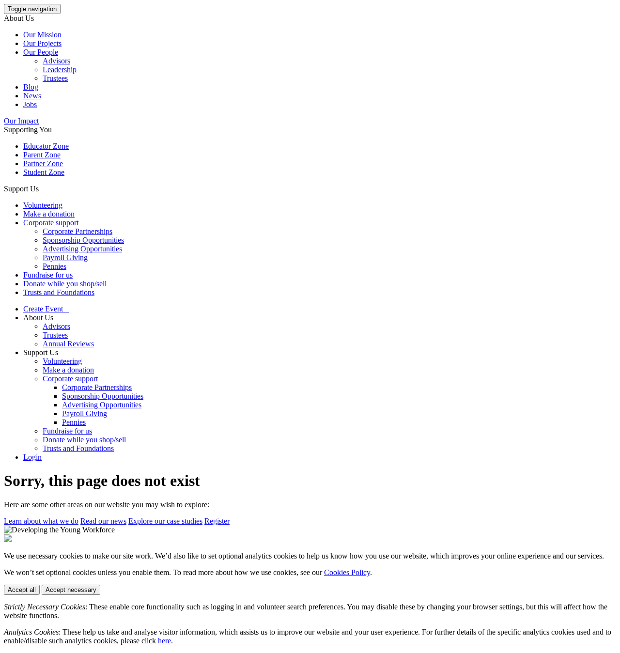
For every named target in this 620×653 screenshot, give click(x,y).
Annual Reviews (68, 344)
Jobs (30, 104)
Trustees (55, 78)
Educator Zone (46, 146)
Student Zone (43, 172)
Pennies (54, 266)
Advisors (56, 61)
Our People (40, 52)
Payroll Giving (65, 257)
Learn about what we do (41, 521)
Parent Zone (42, 155)
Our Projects (42, 43)
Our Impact (21, 121)
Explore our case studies (165, 521)
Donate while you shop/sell (65, 284)
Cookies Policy (347, 572)
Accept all (22, 589)
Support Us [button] (21, 189)
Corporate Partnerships (77, 231)
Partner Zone (43, 163)
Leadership (60, 69)
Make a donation (49, 214)
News (32, 96)
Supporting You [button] (28, 129)
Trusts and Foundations (58, 292)
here (164, 641)
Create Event (46, 309)
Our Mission (42, 35)
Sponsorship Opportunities (83, 240)
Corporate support (50, 222)
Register (217, 521)
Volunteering (42, 205)
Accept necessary (71, 589)
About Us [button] (19, 18)
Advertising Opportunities (82, 249)
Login (32, 457)
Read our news (103, 521)
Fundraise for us (48, 275)
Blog (30, 87)
